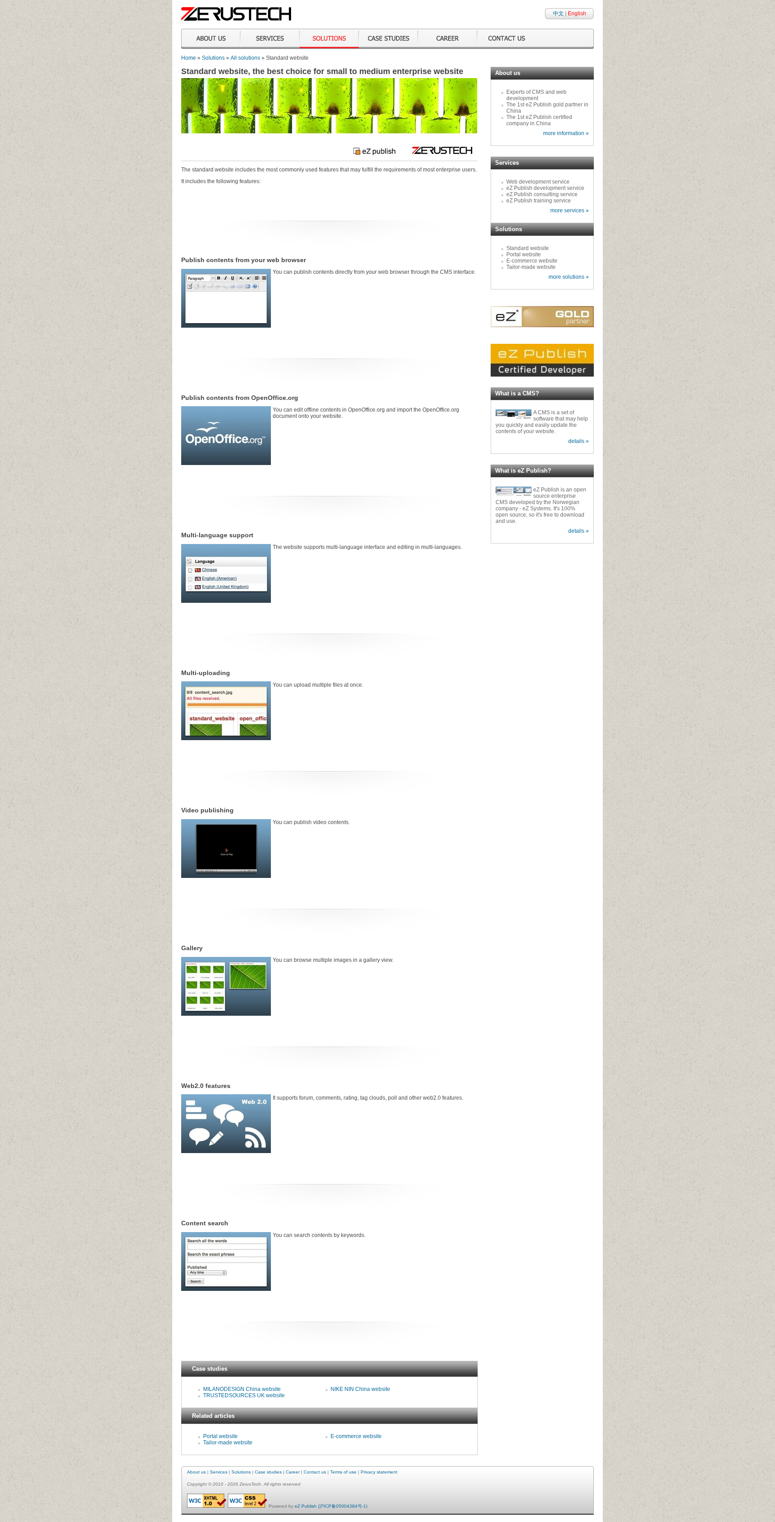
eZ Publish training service (538, 200)
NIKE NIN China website (360, 1389)
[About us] (210, 39)
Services (507, 162)
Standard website (527, 248)
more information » (566, 133)
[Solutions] (329, 39)
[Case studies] (388, 39)
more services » (569, 210)
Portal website (220, 1436)
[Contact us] (506, 39)
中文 (558, 13)
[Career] (447, 39)
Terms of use (343, 1471)
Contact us (315, 1471)
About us (507, 73)
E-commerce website (356, 1436)
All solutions (245, 58)
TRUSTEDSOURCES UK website (244, 1395)
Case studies (209, 1368)
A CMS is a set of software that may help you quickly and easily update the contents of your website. (542, 421)
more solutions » (569, 277)
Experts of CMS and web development (536, 95)
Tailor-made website (228, 1442)
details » (578, 441)
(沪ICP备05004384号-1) (342, 1506)
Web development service (538, 182)
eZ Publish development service (545, 188)
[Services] (270, 39)
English (577, 13)
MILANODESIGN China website (242, 1389)
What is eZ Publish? (523, 470)
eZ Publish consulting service (542, 194)
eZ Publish (306, 1506)
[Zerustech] (236, 19)
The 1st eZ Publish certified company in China (539, 120)
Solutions (213, 58)
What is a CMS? (517, 393)
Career (293, 1471)
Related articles (213, 1415)
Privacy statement (379, 1471)
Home (188, 58)
